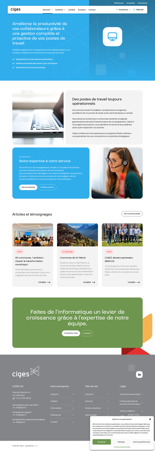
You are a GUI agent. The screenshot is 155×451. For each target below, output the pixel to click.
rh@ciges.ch (20, 422)
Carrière (71, 10)
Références (119, 3)
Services (89, 401)
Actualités (130, 3)
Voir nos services (28, 187)
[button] (150, 419)
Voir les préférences (141, 442)
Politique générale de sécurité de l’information (130, 402)
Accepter (102, 442)
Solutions (89, 394)
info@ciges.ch (21, 408)
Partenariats (55, 408)
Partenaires (142, 3)
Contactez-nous (71, 333)
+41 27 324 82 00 (23, 398)
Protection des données (122, 447)
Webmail (139, 10)
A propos (87, 333)
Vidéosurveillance (127, 411)
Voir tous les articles (132, 214)
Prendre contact (47, 187)
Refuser (121, 442)
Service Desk (91, 415)
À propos (82, 10)
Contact (92, 10)
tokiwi (36, 446)
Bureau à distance (93, 408)
